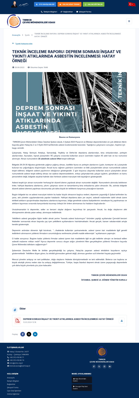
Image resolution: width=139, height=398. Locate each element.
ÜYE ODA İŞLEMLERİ (46, 4)
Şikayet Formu (85, 12)
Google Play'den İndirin (80, 388)
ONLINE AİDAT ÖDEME (71, 4)
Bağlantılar (68, 12)
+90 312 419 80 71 (17, 357)
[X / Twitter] (99, 366)
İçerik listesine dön (24, 44)
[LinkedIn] (110, 366)
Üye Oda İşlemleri (14, 391)
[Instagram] (104, 366)
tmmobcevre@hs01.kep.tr (20, 366)
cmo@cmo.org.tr (16, 363)
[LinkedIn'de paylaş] (35, 334)
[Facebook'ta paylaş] (22, 334)
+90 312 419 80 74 (17, 360)
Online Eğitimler (13, 394)
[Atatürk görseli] (19, 4)
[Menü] (129, 21)
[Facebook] (94, 366)
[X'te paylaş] (29, 334)
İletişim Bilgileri (50, 12)
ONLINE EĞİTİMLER (95, 4)
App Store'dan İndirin (79, 380)
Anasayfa (16, 35)
